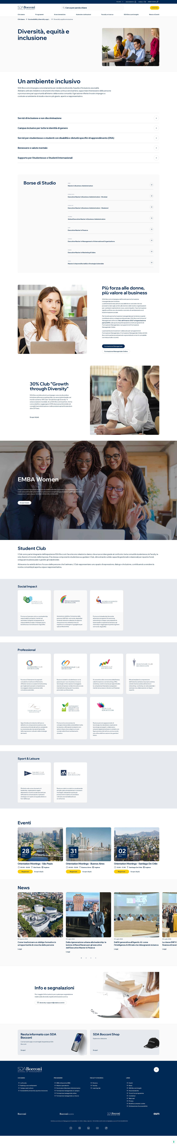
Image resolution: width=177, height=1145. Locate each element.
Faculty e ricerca (107, 14)
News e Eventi (154, 14)
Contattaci (154, 7)
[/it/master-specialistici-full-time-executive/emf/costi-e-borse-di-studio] (151, 229)
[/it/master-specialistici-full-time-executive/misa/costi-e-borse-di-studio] (151, 262)
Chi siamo (21, 14)
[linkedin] (88, 1128)
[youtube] (97, 1128)
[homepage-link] (26, 8)
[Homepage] (30, 1069)
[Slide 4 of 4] (95, 958)
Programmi (39, 14)
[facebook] (71, 1128)
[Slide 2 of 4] (86, 958)
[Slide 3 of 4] (91, 958)
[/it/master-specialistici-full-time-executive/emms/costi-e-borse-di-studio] (151, 251)
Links (128, 1078)
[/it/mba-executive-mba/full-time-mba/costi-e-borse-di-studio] (151, 185)
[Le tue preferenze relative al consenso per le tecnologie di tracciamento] (174, 1142)
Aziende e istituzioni (83, 14)
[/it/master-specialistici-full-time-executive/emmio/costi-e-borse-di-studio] (151, 240)
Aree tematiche (59, 14)
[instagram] (106, 1128)
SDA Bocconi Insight (131, 14)
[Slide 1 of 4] (81, 958)
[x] (79, 1128)
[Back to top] (156, 1070)
